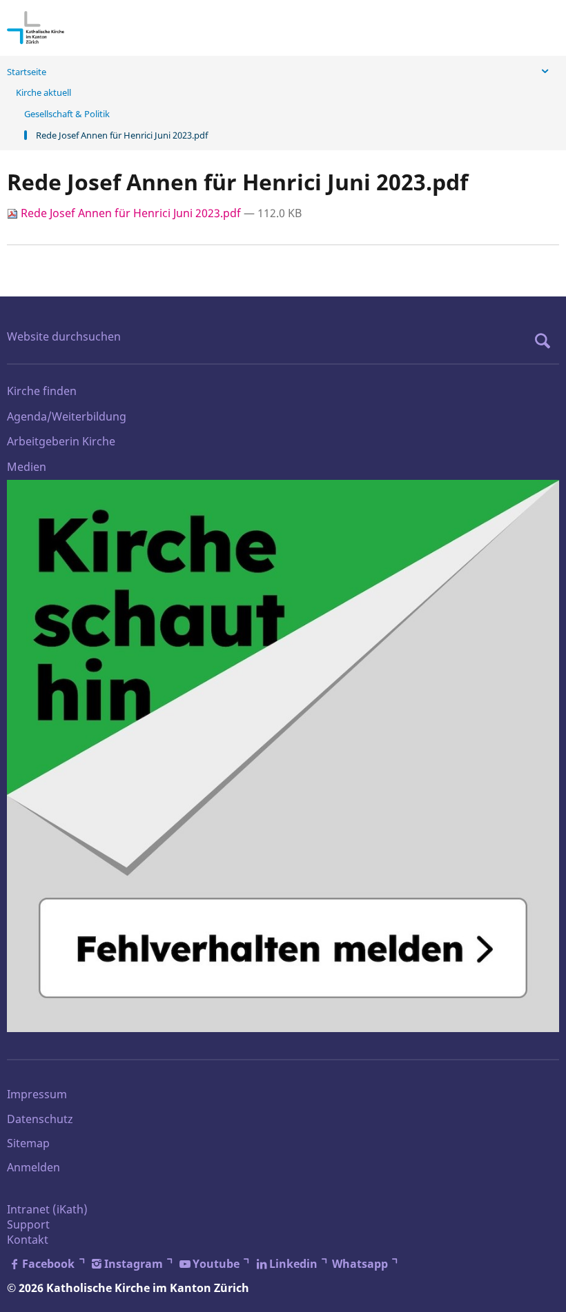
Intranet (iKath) (47, 1209)
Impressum (37, 1094)
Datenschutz (40, 1119)
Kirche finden (42, 390)
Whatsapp (360, 1263)
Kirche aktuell (43, 92)
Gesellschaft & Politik (67, 114)
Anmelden (33, 1167)
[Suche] (546, 340)
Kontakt (27, 1239)
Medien (26, 466)
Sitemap (28, 1143)
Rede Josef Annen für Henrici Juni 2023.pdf (131, 213)
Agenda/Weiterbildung (66, 416)
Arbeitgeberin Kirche (61, 441)
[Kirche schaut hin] (283, 755)
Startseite (26, 71)
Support (28, 1224)
